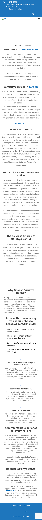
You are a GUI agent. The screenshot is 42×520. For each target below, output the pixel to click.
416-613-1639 (11, 2)
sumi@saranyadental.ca (14, 9)
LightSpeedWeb (25, 517)
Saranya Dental (26, 505)
